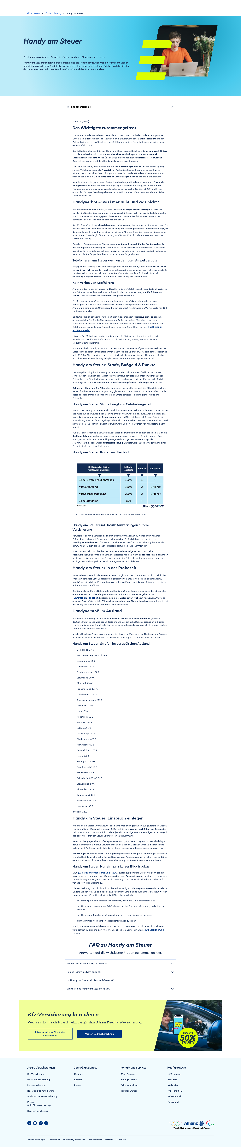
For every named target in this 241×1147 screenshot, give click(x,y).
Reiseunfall (173, 1102)
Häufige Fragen (129, 1079)
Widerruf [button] (109, 1139)
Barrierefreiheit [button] (95, 1139)
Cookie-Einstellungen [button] (36, 1139)
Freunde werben (129, 1090)
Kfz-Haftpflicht (175, 1090)
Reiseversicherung (36, 1085)
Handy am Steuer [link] (74, 13)
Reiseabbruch (174, 1096)
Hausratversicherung (37, 1111)
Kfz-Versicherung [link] (52, 13)
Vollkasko (173, 1085)
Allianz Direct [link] (33, 13)
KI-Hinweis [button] (121, 1139)
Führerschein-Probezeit (85, 597)
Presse (77, 1085)
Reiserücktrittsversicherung (40, 1090)
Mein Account (128, 1074)
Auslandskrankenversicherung (42, 1096)
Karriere (78, 1079)
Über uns (78, 1074)
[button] (120, 964)
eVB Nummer (174, 1074)
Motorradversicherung (38, 1079)
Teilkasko (172, 1079)
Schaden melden (129, 1085)
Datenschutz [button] (54, 1139)
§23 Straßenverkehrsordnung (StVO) (98, 872)
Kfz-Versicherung (154, 929)
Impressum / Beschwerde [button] (74, 1139)
